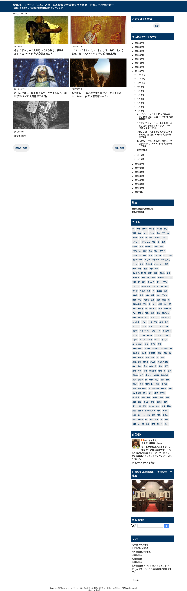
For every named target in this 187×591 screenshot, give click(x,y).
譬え (159, 411)
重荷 (134, 424)
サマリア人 (165, 260)
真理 (156, 393)
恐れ (169, 371)
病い (150, 393)
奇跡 (147, 295)
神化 (134, 309)
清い (134, 388)
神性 (143, 397)
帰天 (166, 366)
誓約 (147, 313)
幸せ (140, 300)
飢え (166, 424)
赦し (145, 233)
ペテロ (167, 335)
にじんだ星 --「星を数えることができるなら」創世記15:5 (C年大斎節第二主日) (154, 134)
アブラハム (137, 251)
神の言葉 (136, 397)
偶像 (165, 353)
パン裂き (164, 286)
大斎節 (153, 362)
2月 (139, 155)
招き (134, 380)
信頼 (159, 353)
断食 (151, 380)
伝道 (141, 264)
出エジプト (158, 264)
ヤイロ (156, 340)
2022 (137, 59)
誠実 (134, 411)
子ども (164, 295)
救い (156, 251)
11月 (139, 78)
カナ (167, 326)
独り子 (163, 388)
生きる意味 (137, 393)
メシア (142, 340)
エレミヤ (159, 326)
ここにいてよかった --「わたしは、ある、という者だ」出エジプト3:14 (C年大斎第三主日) (154, 125)
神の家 (162, 393)
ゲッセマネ (146, 286)
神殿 (149, 397)
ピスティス (158, 335)
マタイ (135, 340)
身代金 (140, 420)
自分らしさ (137, 255)
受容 (162, 357)
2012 (137, 188)
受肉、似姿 (137, 362)
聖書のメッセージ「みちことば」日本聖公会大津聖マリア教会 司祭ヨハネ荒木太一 (63, 4)
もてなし (136, 326)
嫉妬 (158, 295)
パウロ (142, 335)
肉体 (144, 282)
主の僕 (147, 349)
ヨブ (146, 344)
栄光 (145, 304)
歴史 (141, 384)
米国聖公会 (137, 562)
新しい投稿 (21, 147)
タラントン (156, 331)
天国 (141, 295)
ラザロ (153, 344)
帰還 (134, 371)
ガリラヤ (136, 286)
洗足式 (164, 384)
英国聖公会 (137, 558)
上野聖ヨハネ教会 (140, 548)
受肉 (158, 233)
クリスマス (146, 242)
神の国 (135, 238)
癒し (151, 238)
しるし (144, 322)
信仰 (140, 233)
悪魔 (156, 246)
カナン (135, 331)
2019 (137, 71)
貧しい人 (151, 282)
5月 (139, 103)
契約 (140, 366)
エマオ (151, 326)
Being (140, 317)
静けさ (159, 424)
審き (160, 366)
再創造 (140, 357)
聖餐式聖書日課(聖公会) (143, 208)
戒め (141, 375)
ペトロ (135, 264)
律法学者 (152, 371)
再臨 (147, 357)
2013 (137, 184)
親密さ (151, 406)
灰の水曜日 (142, 388)
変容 (163, 242)
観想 (157, 406)
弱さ (141, 246)
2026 (137, 43)
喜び (145, 251)
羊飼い (157, 238)
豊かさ (165, 411)
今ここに (136, 353)
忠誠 (158, 300)
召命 (154, 242)
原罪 (165, 291)
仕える (144, 353)
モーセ (149, 340)
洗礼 (161, 246)
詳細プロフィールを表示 (143, 462)
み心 (167, 322)
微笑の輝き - (21, 136)
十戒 (152, 357)
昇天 (141, 238)
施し (156, 380)
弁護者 (146, 300)
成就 (164, 300)
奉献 (140, 269)
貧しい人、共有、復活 (146, 415)
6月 (139, 99)
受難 (134, 269)
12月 (139, 74)
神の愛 (159, 229)
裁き (165, 402)
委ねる (135, 246)
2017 (137, 168)
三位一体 (165, 233)
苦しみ (146, 402)
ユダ (149, 291)
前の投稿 (119, 147)
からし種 (136, 322)
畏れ (145, 393)
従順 (160, 371)
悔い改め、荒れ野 (139, 273)
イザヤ (164, 282)
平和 (151, 269)
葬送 (152, 402)
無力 (154, 304)
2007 (137, 192)
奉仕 (134, 366)
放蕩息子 (136, 278)
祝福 (134, 282)
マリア (135, 291)
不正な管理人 (138, 349)
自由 (160, 309)
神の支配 (167, 304)
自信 (140, 402)
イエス (151, 233)
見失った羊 (137, 406)
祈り (165, 229)
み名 (161, 322)
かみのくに (165, 317)
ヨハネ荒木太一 (151, 440)
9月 (139, 87)
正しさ (135, 384)
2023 (137, 55)
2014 (137, 180)
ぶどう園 (157, 255)
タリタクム (167, 331)
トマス (135, 335)
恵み (150, 251)
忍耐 (152, 300)
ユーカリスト (138, 344)
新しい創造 (151, 278)
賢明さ (165, 415)
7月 (139, 94)
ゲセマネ (155, 260)
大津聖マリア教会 (140, 544)
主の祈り (164, 349)
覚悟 (145, 406)
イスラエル (167, 255)
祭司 (161, 397)
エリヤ (147, 260)
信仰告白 (152, 353)
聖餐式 (144, 229)
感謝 (155, 273)
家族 (151, 366)
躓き (134, 420)
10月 (139, 83)
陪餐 (134, 317)
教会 (143, 278)
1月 (139, 159)
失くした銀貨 (163, 362)
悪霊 (150, 273)
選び (166, 420)
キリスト (136, 242)
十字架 (151, 229)
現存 (170, 388)
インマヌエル (138, 260)
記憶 (163, 406)
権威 (168, 380)
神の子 (162, 251)
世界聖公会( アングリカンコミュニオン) (150, 565)
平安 (140, 371)
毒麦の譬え (149, 384)
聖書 (134, 402)
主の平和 (155, 349)
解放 (145, 255)
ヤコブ (164, 340)
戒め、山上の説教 (152, 375)
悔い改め (148, 246)
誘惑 (152, 313)
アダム (144, 326)
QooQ (98, 590)
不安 (159, 344)
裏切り (140, 313)
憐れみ (162, 273)
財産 (134, 415)
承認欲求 (164, 375)
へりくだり (153, 322)
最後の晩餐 (137, 304)
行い (134, 313)
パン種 (149, 335)
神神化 (155, 397)
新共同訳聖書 (138, 212)
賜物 (158, 313)
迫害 (151, 420)
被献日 (159, 402)
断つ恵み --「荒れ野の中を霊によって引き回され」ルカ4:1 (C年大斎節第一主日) (154, 143)
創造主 (159, 291)
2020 (137, 67)
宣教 (134, 300)
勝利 (167, 264)
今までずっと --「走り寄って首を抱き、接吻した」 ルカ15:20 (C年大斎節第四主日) (155, 116)
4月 (139, 107)
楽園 (162, 380)
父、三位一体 (154, 388)
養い (158, 282)
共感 (134, 357)
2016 (137, 172)
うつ (147, 317)
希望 (145, 269)
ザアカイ (155, 286)
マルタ (142, 291)
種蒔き (140, 309)
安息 (145, 366)
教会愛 (140, 380)
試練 (169, 406)
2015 (137, 176)
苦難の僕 (167, 309)
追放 (156, 420)
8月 (139, 90)
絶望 (167, 397)
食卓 (150, 255)
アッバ (164, 238)
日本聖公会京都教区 (141, 551)
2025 (137, 47)
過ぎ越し (165, 313)
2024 (137, 51)
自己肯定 (152, 309)
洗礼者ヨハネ (163, 278)
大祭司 (135, 295)
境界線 (145, 362)
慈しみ (135, 375)
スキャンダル (145, 331)
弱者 (145, 371)
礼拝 (160, 304)
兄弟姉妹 (148, 264)
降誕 (147, 424)
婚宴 (152, 295)
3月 (139, 110)
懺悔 (168, 273)
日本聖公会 (137, 555)
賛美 (159, 415)
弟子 (156, 269)
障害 (153, 424)
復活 (138, 229)
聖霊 (134, 233)
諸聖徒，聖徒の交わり (146, 411)
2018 (137, 164)
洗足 (157, 384)
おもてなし (155, 317)
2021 (137, 63)
